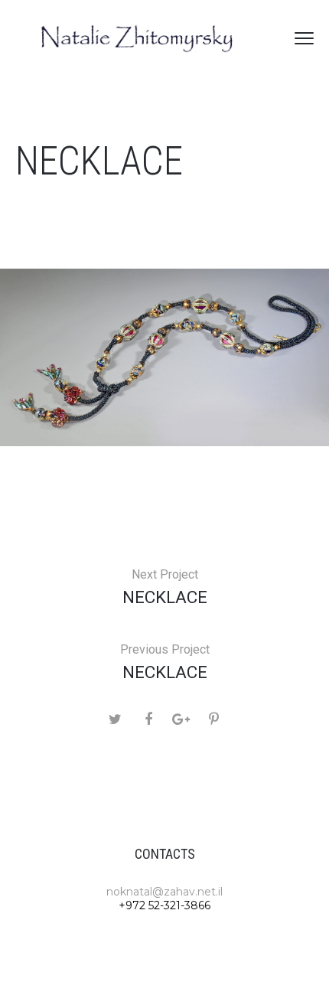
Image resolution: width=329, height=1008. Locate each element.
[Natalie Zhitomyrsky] (137, 38)
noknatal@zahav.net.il (164, 892)
